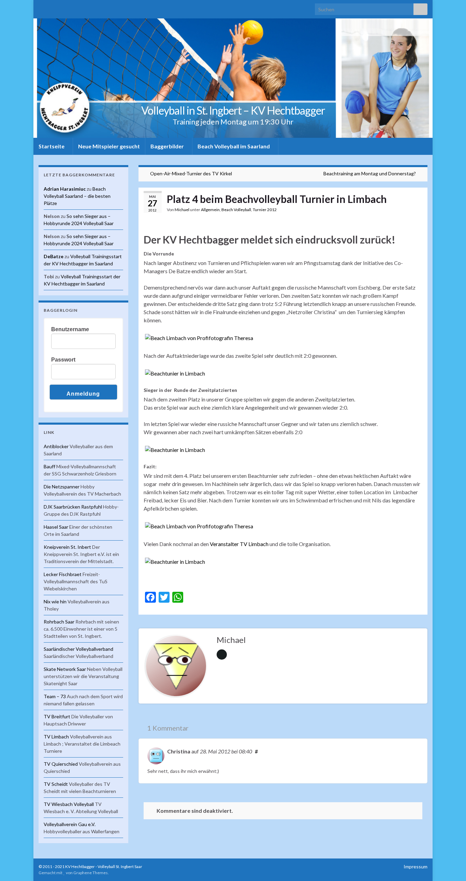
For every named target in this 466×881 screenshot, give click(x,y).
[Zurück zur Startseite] (233, 78)
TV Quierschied (61, 764)
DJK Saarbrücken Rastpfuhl (73, 507)
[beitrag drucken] (417, 210)
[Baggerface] (63, 7)
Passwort (63, 360)
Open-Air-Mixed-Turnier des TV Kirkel (191, 173)
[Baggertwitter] (52, 7)
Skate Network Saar (65, 669)
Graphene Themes (90, 872)
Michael (182, 209)
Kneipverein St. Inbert (67, 547)
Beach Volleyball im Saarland (234, 146)
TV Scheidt (56, 784)
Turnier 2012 (265, 209)
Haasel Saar (56, 527)
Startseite (52, 146)
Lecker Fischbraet (63, 574)
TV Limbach (56, 736)
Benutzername (70, 329)
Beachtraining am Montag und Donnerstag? (369, 173)
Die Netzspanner (61, 486)
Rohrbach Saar (59, 622)
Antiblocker (56, 446)
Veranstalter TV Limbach (239, 544)
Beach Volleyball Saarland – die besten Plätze (77, 196)
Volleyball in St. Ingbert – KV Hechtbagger (233, 110)
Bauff (49, 466)
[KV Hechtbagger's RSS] (42, 7)
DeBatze (53, 256)
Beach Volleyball (236, 209)
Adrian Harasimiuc (65, 189)
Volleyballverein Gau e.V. (70, 824)
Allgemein (210, 209)
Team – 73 (55, 696)
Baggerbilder (167, 146)
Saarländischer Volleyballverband (78, 649)
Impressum (415, 866)
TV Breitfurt (57, 716)
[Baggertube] (74, 7)
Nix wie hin (55, 601)
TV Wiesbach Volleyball (69, 804)
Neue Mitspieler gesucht (109, 146)
